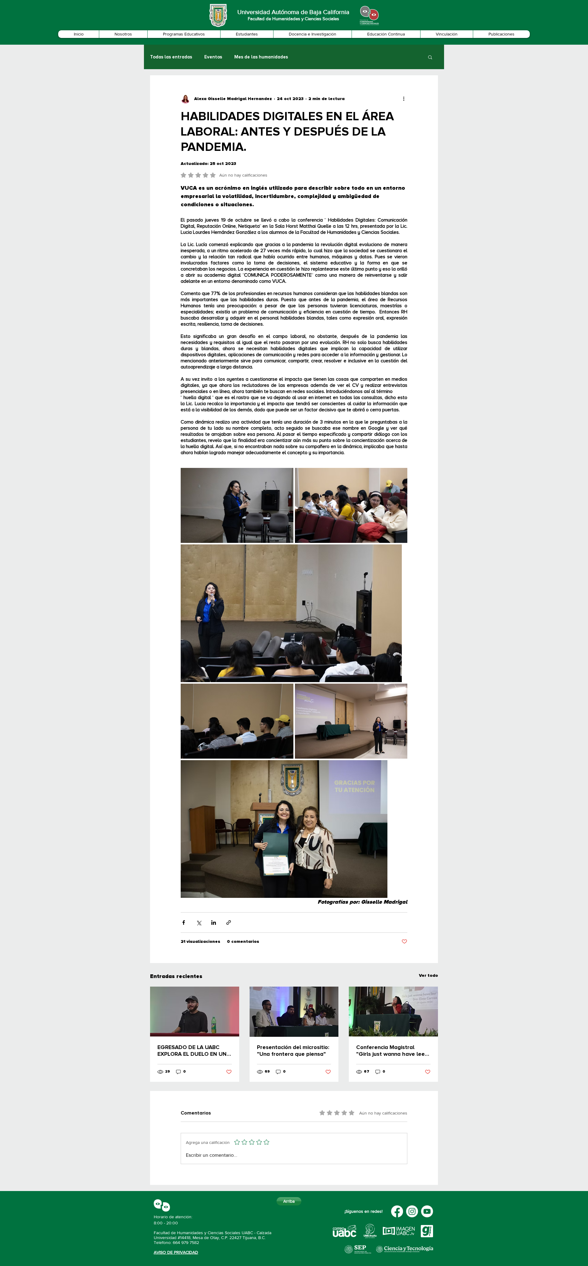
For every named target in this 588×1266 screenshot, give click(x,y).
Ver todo (428, 975)
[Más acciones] (403, 98)
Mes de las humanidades (261, 57)
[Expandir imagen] (237, 505)
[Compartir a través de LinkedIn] (214, 922)
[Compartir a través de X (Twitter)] (199, 922)
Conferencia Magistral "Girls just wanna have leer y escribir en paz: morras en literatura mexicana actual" (392, 1050)
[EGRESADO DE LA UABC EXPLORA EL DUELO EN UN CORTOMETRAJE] (194, 1011)
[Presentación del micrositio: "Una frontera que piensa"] (294, 1012)
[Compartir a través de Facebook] (184, 922)
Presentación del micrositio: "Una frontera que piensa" (293, 1050)
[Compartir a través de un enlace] (229, 922)
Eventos (213, 57)
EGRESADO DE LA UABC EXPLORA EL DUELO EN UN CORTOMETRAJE (192, 1050)
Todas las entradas (171, 57)
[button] (123, 34)
